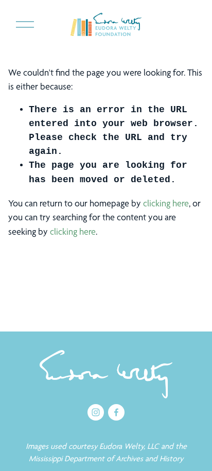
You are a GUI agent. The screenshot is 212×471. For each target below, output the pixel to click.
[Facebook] (116, 412)
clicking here (166, 203)
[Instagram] (95, 412)
